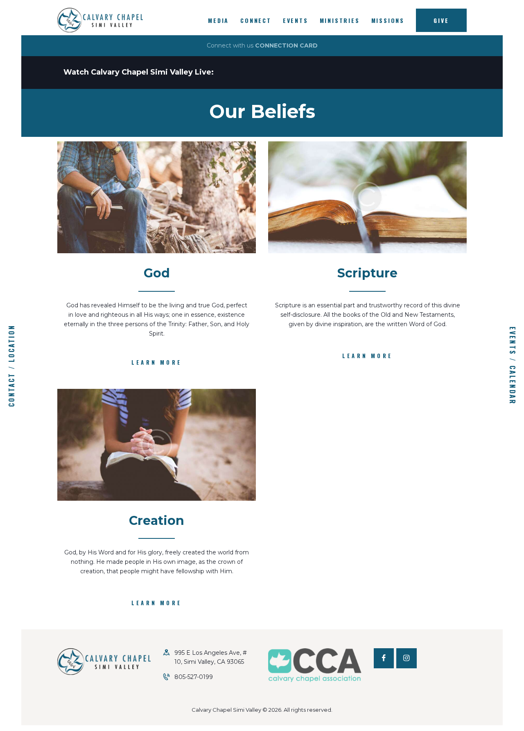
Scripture (367, 273)
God (157, 273)
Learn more (156, 362)
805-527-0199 (193, 677)
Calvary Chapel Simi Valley (226, 709)
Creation (156, 520)
